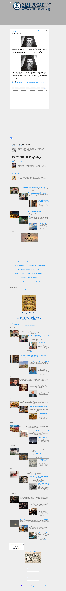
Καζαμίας (38, 88)
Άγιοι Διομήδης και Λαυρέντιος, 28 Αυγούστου (29, 316)
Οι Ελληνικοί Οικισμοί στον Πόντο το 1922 (21, 144)
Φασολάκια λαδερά (43, 413)
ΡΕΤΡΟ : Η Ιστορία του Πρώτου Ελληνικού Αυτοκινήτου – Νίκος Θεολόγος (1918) (43, 484)
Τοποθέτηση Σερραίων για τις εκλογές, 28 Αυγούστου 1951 (29, 277)
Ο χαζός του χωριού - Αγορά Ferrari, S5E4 (43, 532)
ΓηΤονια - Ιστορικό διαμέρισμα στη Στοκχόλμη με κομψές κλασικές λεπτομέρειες (39, 430)
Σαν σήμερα (43, 88)
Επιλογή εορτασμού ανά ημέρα (29, 325)
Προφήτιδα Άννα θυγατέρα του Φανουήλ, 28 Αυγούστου (29, 317)
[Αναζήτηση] (55, 2)
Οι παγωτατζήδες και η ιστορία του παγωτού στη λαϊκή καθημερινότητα (38, 477)
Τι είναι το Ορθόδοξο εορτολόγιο (15, 324)
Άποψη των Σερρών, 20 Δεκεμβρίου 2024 (34, 211)
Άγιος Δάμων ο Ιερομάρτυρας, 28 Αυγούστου (29, 315)
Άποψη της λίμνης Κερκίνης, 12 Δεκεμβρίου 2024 (43, 223)
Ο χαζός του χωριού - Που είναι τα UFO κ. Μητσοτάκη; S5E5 (38, 525)
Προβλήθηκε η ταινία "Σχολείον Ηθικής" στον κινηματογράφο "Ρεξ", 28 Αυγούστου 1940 (29, 261)
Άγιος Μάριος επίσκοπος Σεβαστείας (20, 172)
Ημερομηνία (27, 289)
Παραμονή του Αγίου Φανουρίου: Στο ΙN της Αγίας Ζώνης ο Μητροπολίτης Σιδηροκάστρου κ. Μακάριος (38, 193)
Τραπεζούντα (38, 453)
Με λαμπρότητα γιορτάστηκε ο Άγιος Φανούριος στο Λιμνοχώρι (34, 187)
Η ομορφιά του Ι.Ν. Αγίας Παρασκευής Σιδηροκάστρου (38, 216)
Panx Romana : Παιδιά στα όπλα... (43, 508)
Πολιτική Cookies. (33, 586)
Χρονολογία (32, 289)
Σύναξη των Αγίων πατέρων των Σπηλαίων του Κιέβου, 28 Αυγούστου (29, 318)
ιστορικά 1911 (33, 88)
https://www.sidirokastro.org (41, 585)
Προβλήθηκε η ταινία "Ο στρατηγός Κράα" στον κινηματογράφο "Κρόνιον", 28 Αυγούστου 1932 (29, 265)
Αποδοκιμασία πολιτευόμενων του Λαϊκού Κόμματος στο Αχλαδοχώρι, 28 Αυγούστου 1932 (29, 273)
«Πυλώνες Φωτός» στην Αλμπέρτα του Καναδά (43, 437)
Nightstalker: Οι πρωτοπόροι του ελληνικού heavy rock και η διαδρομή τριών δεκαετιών (34, 496)
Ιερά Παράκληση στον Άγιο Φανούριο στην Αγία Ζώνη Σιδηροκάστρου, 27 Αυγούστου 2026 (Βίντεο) (43, 201)
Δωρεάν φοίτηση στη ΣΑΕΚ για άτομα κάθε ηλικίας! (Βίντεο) (43, 367)
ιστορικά (27, 88)
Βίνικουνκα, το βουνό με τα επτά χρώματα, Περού (34, 424)
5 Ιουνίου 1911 (22, 88)
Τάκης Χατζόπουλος (33, 378)
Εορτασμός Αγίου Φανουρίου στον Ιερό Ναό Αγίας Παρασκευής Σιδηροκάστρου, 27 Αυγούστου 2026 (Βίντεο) (38, 361)
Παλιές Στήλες (33, 551)
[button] (46, 31)
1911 (13, 88)
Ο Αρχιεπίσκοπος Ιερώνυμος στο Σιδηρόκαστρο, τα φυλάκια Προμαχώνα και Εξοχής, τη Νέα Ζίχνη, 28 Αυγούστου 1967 (29, 244)
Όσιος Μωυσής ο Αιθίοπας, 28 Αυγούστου (29, 320)
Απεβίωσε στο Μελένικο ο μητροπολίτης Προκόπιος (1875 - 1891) (29, 281)
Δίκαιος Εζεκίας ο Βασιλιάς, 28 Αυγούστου (29, 319)
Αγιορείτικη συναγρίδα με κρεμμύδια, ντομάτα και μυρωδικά (38, 407)
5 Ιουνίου (16, 88)
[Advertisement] (53, 28)
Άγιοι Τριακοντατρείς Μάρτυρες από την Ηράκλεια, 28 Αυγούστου (29, 314)
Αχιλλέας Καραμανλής (43, 390)
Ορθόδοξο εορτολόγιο (14, 323)
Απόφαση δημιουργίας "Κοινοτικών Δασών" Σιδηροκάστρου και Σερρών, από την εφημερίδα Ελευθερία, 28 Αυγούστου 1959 (29, 249)
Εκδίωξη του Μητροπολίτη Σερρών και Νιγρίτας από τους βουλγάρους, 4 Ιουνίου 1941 (28, 82)
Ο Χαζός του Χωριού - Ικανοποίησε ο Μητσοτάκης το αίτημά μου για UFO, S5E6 (34, 519)
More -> (36, 190)
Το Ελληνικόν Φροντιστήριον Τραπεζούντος (43, 460)
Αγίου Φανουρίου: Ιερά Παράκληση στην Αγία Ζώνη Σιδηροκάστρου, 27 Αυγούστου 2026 (43, 343)
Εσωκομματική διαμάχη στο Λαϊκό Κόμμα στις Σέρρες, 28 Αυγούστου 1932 (29, 269)
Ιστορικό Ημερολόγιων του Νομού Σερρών (17, 285)
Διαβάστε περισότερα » (41, 153)
